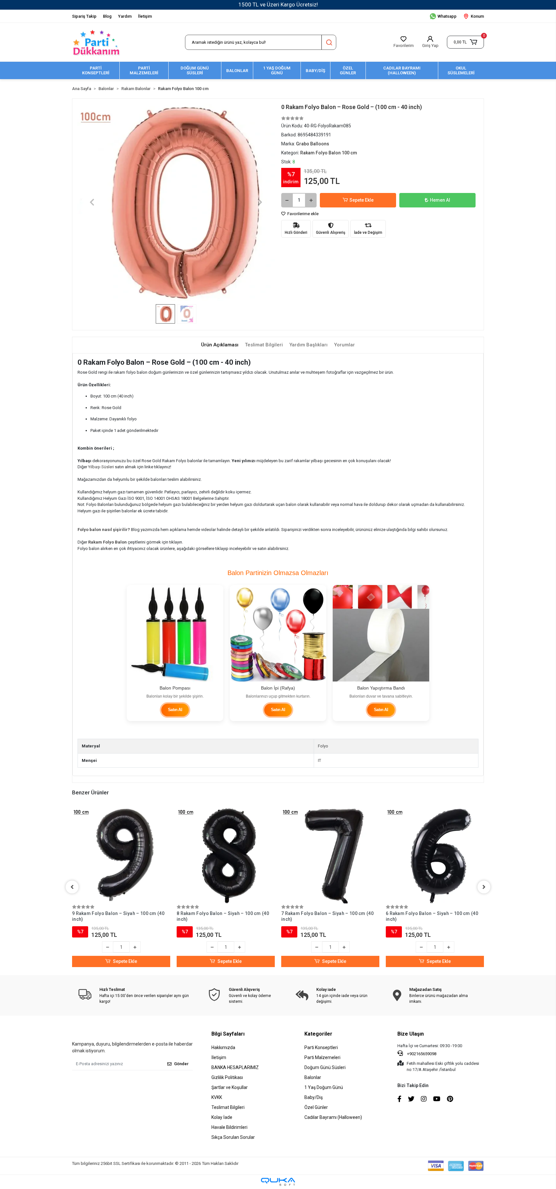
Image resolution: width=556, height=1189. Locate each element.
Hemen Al (440, 200)
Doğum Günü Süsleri (325, 1067)
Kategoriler (318, 1034)
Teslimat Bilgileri (228, 1107)
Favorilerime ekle (302, 213)
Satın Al (175, 710)
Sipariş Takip (84, 16)
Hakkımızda (223, 1047)
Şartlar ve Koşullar (229, 1087)
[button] (465, 42)
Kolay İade (221, 1117)
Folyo (323, 746)
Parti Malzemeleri (322, 1057)
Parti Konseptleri (321, 1047)
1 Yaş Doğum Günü (323, 1087)
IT (319, 760)
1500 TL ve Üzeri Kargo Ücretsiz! (278, 4)
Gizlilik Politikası (227, 1077)
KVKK (216, 1097)
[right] (484, 887)
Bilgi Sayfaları (228, 1034)
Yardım (125, 16)
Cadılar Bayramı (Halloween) (333, 1117)
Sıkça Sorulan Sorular (233, 1137)
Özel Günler (316, 1107)
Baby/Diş (313, 1097)
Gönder (181, 1063)
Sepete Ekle (361, 200)
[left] (72, 887)
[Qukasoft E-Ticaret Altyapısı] (278, 1182)
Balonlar (312, 1077)
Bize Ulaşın (410, 1034)
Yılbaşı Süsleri (101, 466)
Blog (107, 16)
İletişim (145, 16)
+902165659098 (421, 1053)
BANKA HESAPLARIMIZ (235, 1067)
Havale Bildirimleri (229, 1127)
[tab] (219, 345)
